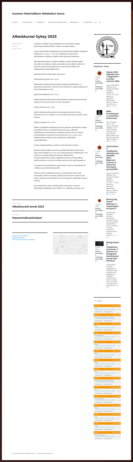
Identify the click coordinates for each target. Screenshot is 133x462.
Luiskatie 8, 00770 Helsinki (20, 236)
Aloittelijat (40, 22)
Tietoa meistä (27, 22)
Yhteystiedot (87, 22)
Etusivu (15, 22)
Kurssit (14, 48)
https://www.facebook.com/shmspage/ (23, 239)
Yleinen (19, 48)
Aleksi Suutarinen (17, 43)
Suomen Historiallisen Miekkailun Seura (38, 13)
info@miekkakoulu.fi (18, 237)
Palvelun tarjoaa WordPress (45, 453)
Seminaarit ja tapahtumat (57, 22)
